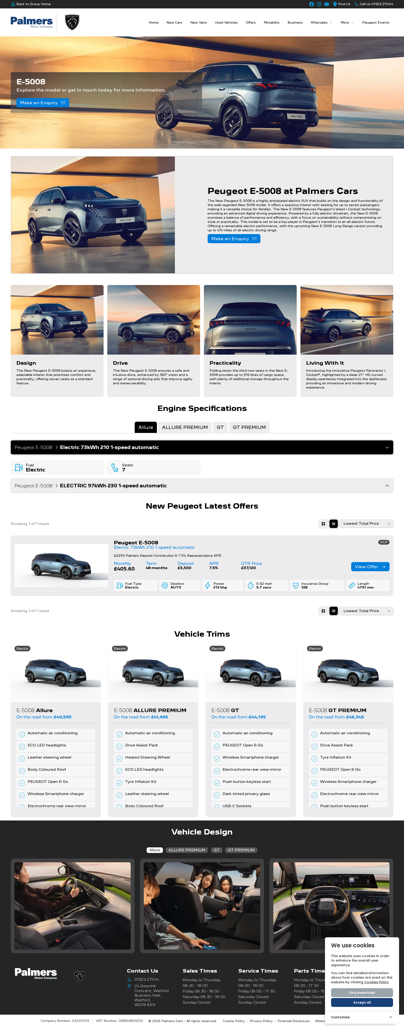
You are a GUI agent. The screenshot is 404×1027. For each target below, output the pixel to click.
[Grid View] (323, 524)
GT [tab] (220, 427)
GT (217, 850)
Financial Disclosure (294, 1021)
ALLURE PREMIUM (187, 850)
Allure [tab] (145, 427)
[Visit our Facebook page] (311, 4)
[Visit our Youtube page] (326, 4)
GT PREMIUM (241, 850)
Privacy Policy (261, 1021)
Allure (154, 850)
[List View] (333, 524)
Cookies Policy (376, 982)
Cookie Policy (234, 1021)
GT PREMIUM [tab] (249, 427)
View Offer (366, 566)
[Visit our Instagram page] (319, 4)
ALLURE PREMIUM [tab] (185, 427)
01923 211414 (146, 979)
